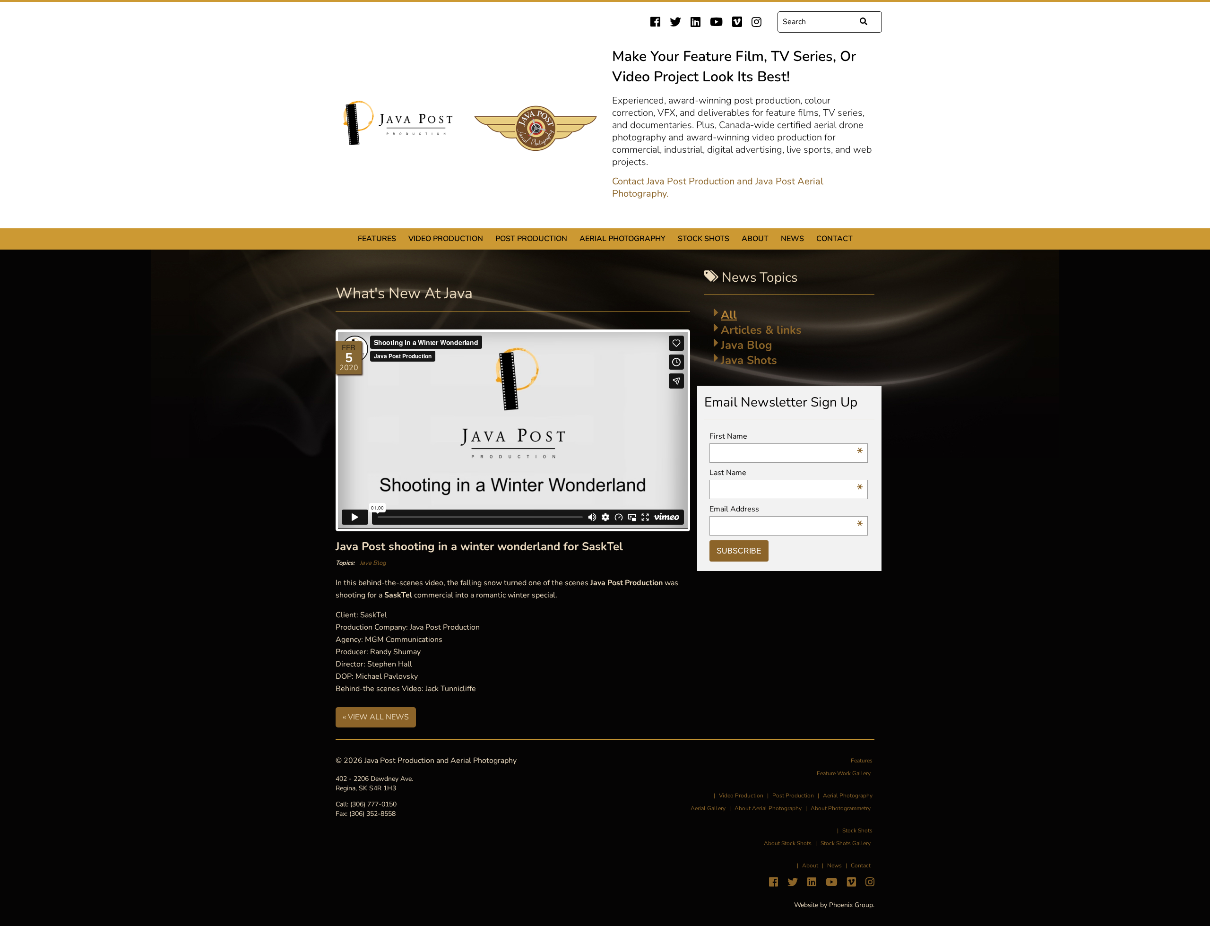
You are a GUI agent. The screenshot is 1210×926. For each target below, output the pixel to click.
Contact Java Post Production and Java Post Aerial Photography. (717, 187)
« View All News (376, 717)
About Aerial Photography (768, 808)
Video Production (445, 239)
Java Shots (749, 360)
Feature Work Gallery (844, 773)
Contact (834, 239)
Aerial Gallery (708, 808)
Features (377, 239)
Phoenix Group (851, 904)
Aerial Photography (622, 239)
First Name (786, 436)
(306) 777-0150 (373, 804)
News (792, 239)
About (755, 239)
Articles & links (761, 330)
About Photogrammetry (841, 808)
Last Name (786, 472)
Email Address (786, 509)
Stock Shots (703, 239)
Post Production (531, 239)
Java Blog (373, 563)
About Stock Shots (788, 843)
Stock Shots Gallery (846, 843)
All (729, 314)
